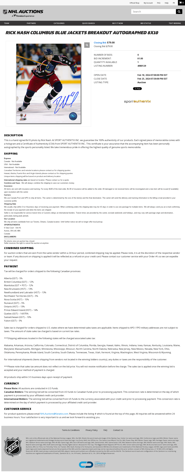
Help (166, 3)
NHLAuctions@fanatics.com (54, 413)
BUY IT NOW (117, 23)
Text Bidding (175, 23)
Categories (59, 23)
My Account (148, 3)
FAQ (158, 3)
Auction (141, 82)
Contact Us (118, 430)
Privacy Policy (92, 430)
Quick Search (88, 23)
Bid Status (146, 23)
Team (6, 23)
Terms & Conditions (71, 430)
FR (174, 3)
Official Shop (134, 3)
